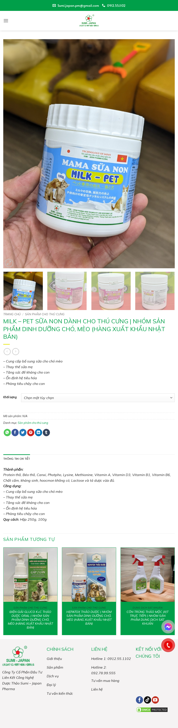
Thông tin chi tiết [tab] (16, 459)
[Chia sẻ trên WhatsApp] (7, 432)
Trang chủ (12, 314)
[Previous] (12, 154)
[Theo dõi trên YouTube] (155, 700)
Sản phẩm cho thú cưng (44, 314)
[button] (5, 20)
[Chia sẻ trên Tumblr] (46, 432)
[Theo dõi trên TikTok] (147, 700)
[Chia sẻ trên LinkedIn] (38, 432)
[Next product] (7, 351)
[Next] (166, 154)
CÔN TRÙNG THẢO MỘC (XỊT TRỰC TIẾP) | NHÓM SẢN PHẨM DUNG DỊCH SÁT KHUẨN (147, 618)
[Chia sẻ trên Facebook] (15, 432)
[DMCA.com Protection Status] (152, 709)
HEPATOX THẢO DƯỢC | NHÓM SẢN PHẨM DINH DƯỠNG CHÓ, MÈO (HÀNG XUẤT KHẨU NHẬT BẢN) (89, 618)
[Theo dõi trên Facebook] (139, 700)
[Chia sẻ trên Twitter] (22, 432)
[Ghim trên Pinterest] (30, 432)
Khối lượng (10, 397)
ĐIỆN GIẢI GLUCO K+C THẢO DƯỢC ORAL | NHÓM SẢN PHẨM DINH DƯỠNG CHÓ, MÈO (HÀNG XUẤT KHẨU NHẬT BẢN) (30, 620)
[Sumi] (89, 20)
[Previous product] (15, 351)
